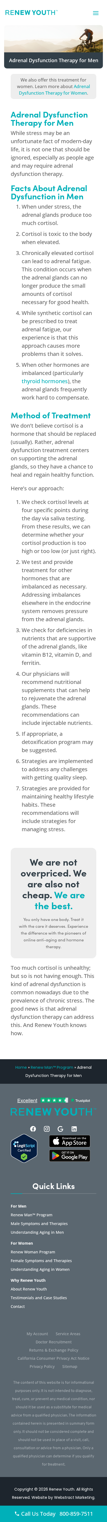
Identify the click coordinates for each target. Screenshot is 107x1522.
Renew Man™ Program (52, 1067)
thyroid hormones (45, 381)
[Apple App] (69, 1146)
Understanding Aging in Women (40, 1270)
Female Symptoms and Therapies (41, 1261)
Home (21, 1067)
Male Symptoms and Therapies (39, 1224)
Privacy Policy (42, 1367)
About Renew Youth (29, 1289)
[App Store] (69, 1160)
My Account (37, 1334)
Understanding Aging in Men (37, 1232)
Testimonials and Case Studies (39, 1298)
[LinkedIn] (74, 1129)
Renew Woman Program (33, 1252)
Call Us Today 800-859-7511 (56, 1513)
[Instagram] (47, 1129)
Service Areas (68, 1334)
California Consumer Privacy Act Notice (53, 1358)
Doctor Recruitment (54, 1342)
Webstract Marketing (74, 1497)
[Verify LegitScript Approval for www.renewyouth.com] (24, 1161)
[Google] (60, 1129)
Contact (18, 1307)
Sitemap (69, 1367)
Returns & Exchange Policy (53, 1350)
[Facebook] (33, 1129)
